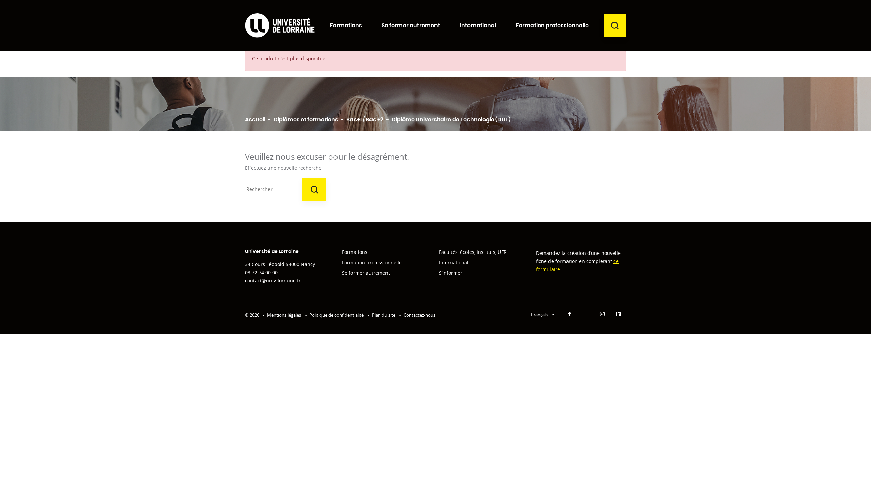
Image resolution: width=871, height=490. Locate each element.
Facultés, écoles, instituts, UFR (473, 252)
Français (540, 315)
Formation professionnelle (372, 262)
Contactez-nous (420, 315)
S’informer (450, 273)
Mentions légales (284, 315)
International (454, 262)
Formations (354, 252)
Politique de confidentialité (336, 315)
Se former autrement (366, 273)
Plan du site (383, 315)
